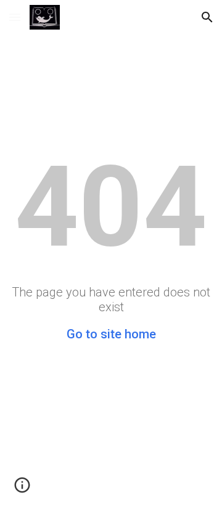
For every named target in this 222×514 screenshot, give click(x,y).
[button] (15, 17)
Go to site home (111, 334)
